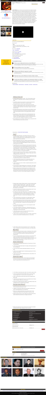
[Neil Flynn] (3, 29)
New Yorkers (17, 57)
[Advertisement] (24, 7)
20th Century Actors (18, 390)
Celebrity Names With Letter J (12, 390)
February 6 (16, 52)
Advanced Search (35, 3)
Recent (26, 392)
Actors (5, 16)
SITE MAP (18, 393)
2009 (18, 52)
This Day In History (14, 393)
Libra (10, 11)
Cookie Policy (21, 393)
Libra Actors (30, 84)
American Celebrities (15, 84)
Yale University (26, 84)
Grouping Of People (22, 392)
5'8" (15, 51)
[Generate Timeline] (17, 347)
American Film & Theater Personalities (23, 132)
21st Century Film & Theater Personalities (38, 390)
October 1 (5, 11)
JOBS (33, 393)
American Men (17, 50)
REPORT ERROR (42, 350)
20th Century (4, 390)
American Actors (35, 84)
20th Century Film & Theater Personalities (29, 390)
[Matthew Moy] (8, 29)
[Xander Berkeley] (8, 34)
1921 (8, 11)
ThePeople (5, 0)
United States (18, 48)
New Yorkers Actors (21, 84)
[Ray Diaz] (3, 34)
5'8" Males (20, 51)
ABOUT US (32, 393)
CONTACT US (28, 393)
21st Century (7, 390)
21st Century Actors (22, 390)
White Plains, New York (17, 58)
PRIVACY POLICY (25, 393)
